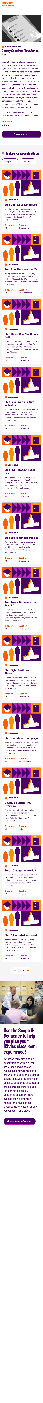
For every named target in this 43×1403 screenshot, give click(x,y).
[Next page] (28, 970)
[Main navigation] (39, 4)
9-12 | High (27, 161)
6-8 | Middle (10, 161)
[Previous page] (15, 970)
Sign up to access (21, 134)
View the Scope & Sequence (19, 1121)
